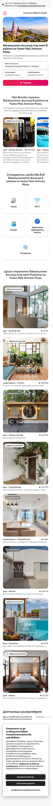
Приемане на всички (25, 777)
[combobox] (25, 66)
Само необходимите (26, 783)
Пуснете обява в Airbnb (35, 13)
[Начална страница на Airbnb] (5, 13)
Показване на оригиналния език (31, 6)
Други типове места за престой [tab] (17, 717)
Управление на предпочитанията (25, 790)
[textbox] (14, 75)
